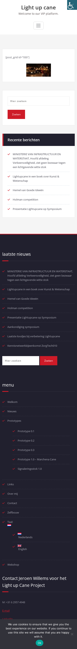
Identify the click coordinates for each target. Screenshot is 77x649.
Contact (12, 503)
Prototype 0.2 (26, 440)
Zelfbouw (13, 512)
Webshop (13, 564)
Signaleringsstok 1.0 (30, 469)
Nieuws (11, 411)
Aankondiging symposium (23, 327)
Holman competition (25, 199)
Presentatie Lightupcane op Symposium (37, 209)
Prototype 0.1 (26, 431)
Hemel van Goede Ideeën (28, 190)
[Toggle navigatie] (38, 25)
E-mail (6, 610)
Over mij (12, 493)
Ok (39, 643)
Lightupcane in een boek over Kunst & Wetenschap (38, 289)
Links (10, 484)
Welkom (12, 402)
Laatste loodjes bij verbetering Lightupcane (33, 336)
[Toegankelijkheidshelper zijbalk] (72, 5)
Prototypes (14, 421)
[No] (72, 634)
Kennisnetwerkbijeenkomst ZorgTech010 (32, 345)
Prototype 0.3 (26, 450)
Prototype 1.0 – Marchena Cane (37, 459)
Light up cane (38, 7)
